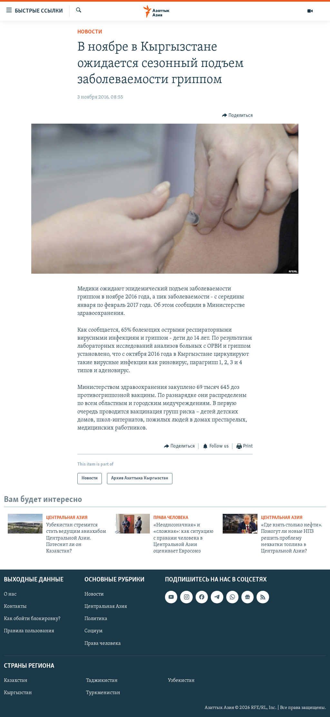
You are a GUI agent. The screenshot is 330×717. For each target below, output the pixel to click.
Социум (93, 631)
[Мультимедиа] (310, 10)
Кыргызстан (18, 692)
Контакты (15, 606)
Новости (89, 32)
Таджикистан (102, 680)
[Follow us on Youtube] (171, 597)
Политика (95, 618)
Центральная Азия (67, 517)
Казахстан (15, 680)
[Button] (237, 115)
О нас (10, 594)
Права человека (170, 517)
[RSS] (263, 597)
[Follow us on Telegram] (217, 597)
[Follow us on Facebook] (202, 597)
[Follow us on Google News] (247, 597)
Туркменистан (103, 692)
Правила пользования (29, 631)
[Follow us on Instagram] (186, 597)
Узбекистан (181, 680)
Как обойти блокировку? (32, 618)
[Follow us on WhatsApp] (232, 597)
